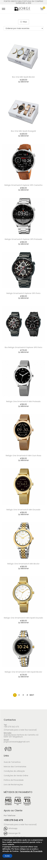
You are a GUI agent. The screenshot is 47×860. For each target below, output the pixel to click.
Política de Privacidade (14, 780)
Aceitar (7, 856)
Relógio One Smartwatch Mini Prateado (23, 401)
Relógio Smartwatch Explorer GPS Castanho (23, 185)
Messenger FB (13, 833)
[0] (41, 8)
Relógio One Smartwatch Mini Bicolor (23, 563)
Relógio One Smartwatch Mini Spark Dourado (23, 618)
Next (32, 695)
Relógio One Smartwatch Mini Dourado (23, 509)
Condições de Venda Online (16, 775)
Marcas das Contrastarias (15, 766)
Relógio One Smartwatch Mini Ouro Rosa (23, 455)
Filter (25, 22)
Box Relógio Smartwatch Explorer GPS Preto (23, 347)
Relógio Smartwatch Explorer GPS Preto (23, 293)
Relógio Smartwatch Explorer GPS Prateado (23, 239)
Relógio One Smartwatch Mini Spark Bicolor (23, 672)
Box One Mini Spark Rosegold (23, 131)
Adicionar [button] (25, 82)
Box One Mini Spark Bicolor (23, 77)
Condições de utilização (14, 771)
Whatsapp (12, 828)
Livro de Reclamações (13, 784)
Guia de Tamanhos (12, 762)
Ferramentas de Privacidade (31, 851)
